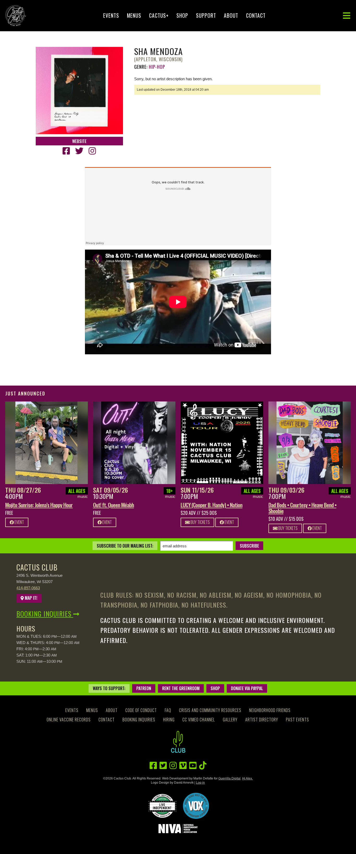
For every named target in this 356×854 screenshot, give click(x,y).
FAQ (168, 710)
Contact (256, 15)
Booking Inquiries (44, 614)
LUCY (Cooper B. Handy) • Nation (211, 505)
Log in (200, 782)
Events (111, 15)
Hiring (169, 719)
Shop (182, 15)
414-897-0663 (28, 588)
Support (206, 15)
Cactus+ (159, 15)
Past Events (297, 719)
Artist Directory (261, 719)
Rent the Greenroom (181, 688)
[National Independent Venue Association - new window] (178, 828)
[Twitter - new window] (79, 151)
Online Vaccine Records (69, 719)
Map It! (30, 598)
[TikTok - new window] (203, 765)
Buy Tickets (200, 522)
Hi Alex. (247, 778)
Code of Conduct (141, 710)
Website (79, 141)
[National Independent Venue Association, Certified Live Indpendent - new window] (162, 806)
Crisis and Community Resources (210, 710)
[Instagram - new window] (92, 151)
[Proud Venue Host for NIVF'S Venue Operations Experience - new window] (196, 806)
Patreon (143, 688)
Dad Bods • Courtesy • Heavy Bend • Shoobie (302, 508)
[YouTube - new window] (193, 765)
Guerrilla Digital (229, 778)
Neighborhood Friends (270, 710)
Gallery (230, 719)
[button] (346, 15)
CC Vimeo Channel (198, 719)
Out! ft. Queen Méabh (113, 505)
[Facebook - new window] (66, 151)
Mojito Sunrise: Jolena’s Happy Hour (39, 505)
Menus (134, 15)
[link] (46, 442)
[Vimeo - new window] (183, 765)
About (231, 15)
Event (19, 522)
